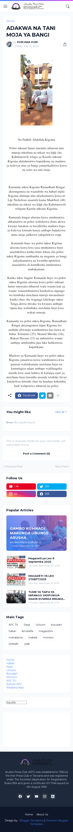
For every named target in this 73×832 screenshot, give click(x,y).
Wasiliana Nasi (15, 687)
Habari (10, 663)
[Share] (64, 44)
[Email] (50, 395)
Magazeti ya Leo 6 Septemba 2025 (41, 560)
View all (59, 411)
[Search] (67, 6)
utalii (27, 643)
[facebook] (20, 796)
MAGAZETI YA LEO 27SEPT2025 (41, 577)
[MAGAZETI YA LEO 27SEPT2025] (16, 579)
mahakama (16, 637)
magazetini (46, 631)
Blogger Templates (31, 820)
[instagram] (44, 796)
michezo (48, 637)
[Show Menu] (5, 6)
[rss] (53, 796)
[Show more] (58, 395)
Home (10, 21)
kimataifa (27, 631)
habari (12, 631)
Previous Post (14, 466)
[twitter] (28, 796)
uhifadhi (13, 643)
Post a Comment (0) (36, 453)
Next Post (61, 466)
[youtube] (36, 796)
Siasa (27, 624)
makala (32, 637)
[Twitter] (42, 395)
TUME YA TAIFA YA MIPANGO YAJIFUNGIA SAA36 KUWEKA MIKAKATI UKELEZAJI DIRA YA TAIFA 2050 (47, 595)
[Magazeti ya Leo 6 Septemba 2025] (16, 561)
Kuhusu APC (14, 684)
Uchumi (40, 624)
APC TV (13, 624)
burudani (56, 624)
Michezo (11, 677)
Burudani (12, 673)
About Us (42, 814)
